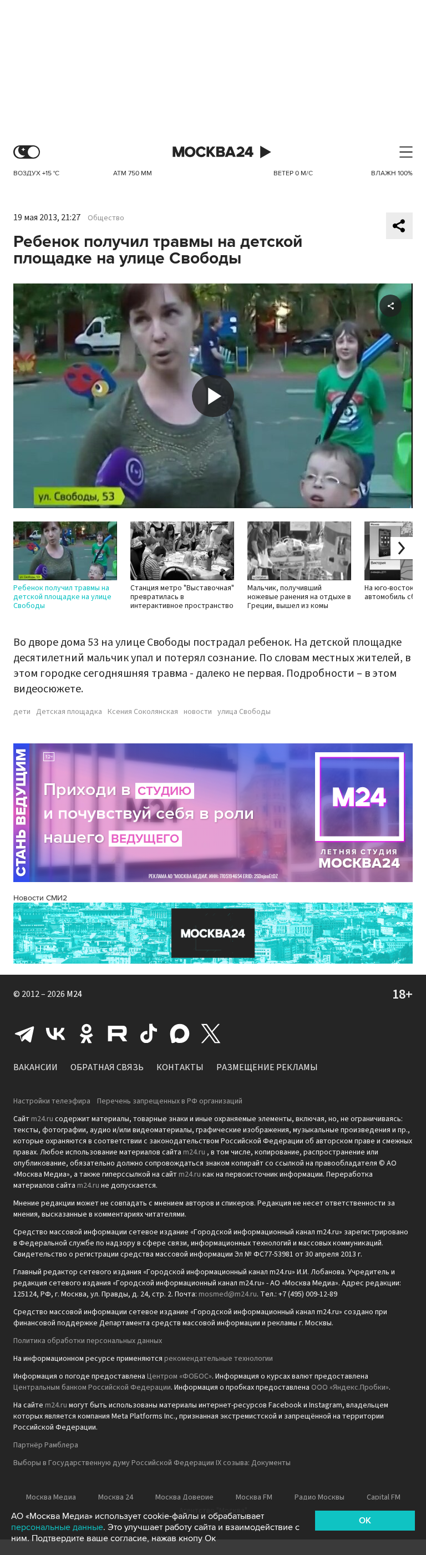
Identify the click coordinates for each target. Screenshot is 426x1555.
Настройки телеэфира (51, 1101)
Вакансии (35, 1067)
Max (180, 1033)
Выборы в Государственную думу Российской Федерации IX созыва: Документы (152, 1462)
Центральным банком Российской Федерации (92, 1387)
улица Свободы (244, 712)
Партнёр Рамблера (45, 1445)
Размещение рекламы (267, 1067)
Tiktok (149, 1033)
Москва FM (254, 1497)
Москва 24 (213, 152)
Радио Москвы (319, 1497)
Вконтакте (55, 1033)
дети (22, 712)
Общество (106, 218)
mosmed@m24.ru (228, 1294)
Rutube (117, 1033)
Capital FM (383, 1497)
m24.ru (42, 1119)
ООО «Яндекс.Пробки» (350, 1387)
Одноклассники (86, 1033)
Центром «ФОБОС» (179, 1376)
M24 (74, 994)
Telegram (24, 1033)
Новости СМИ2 (40, 898)
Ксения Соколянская (143, 712)
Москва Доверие (184, 1497)
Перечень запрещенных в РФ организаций (169, 1101)
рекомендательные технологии (218, 1358)
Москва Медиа (51, 1497)
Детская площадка (69, 712)
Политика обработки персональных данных (87, 1340)
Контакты (180, 1067)
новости (198, 712)
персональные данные (57, 1527)
